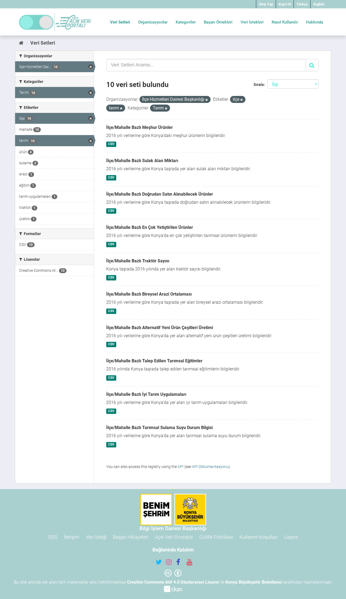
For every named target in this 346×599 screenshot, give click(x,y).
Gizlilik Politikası (216, 537)
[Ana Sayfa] (21, 43)
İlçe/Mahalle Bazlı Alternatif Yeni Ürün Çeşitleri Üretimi (159, 327)
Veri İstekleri (252, 22)
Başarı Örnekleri (218, 22)
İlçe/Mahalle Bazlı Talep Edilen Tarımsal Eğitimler (154, 360)
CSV (111, 144)
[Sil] (206, 100)
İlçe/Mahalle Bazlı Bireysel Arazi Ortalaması (149, 294)
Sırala (259, 84)
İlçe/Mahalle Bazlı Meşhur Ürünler (139, 127)
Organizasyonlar (153, 22)
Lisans (291, 537)
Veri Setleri (120, 22)
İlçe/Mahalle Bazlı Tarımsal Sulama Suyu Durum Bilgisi (159, 427)
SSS (52, 537)
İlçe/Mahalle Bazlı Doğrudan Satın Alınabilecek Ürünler (159, 194)
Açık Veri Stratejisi (174, 537)
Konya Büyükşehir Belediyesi (253, 582)
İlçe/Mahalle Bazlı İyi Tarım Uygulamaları (146, 394)
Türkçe (302, 4)
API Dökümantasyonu (210, 466)
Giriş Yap (266, 4)
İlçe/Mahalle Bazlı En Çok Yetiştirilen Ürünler (149, 227)
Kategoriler (186, 22)
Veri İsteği (96, 537)
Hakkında (314, 22)
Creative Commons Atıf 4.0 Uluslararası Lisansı (173, 582)
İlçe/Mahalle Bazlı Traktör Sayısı (137, 260)
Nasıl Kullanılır (285, 22)
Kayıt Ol (285, 4)
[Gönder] (312, 65)
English (318, 4)
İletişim (71, 537)
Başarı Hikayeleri (130, 537)
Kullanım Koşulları (258, 537)
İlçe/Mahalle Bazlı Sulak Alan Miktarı (142, 160)
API (181, 466)
